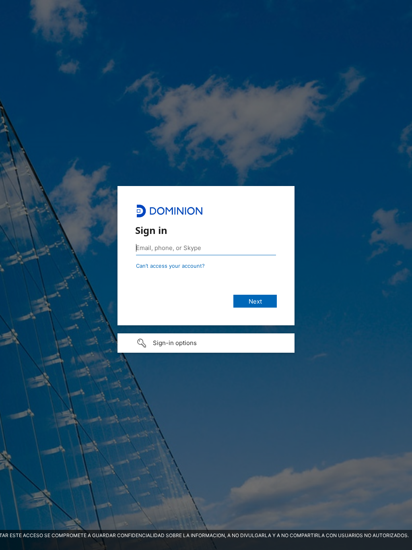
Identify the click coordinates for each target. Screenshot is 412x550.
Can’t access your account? (170, 266)
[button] (206, 343)
